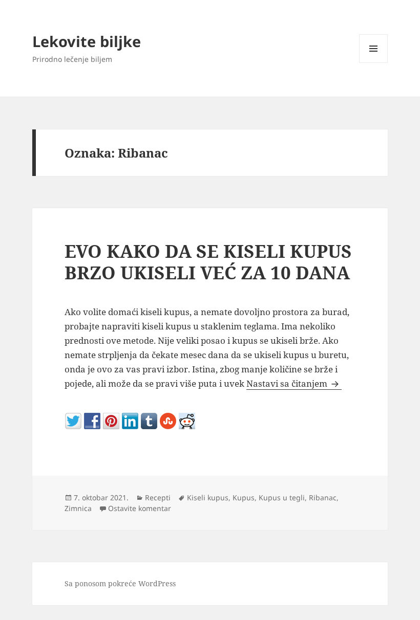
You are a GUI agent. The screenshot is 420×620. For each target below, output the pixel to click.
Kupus (244, 497)
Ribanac (323, 497)
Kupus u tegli (282, 497)
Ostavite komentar (139, 508)
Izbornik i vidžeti (374, 62)
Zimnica (78, 508)
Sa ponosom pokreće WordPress (120, 583)
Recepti (158, 497)
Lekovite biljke (86, 41)
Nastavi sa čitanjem (294, 383)
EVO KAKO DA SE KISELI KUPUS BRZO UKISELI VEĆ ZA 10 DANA (208, 261)
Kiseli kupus (207, 497)
